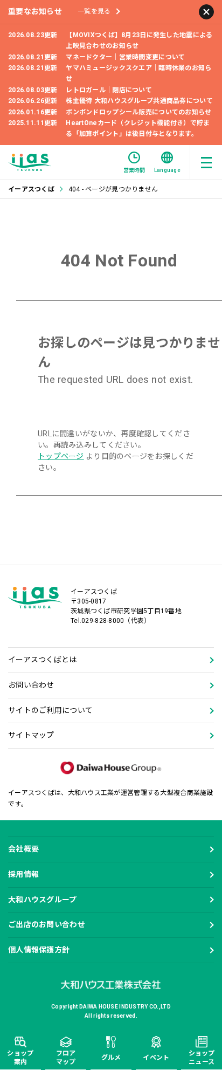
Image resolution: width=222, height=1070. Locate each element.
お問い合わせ (31, 685)
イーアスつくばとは (42, 659)
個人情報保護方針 (39, 949)
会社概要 (23, 849)
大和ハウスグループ (42, 899)
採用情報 (23, 874)
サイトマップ (31, 735)
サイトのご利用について (50, 710)
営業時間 (134, 170)
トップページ (61, 456)
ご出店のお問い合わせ (46, 924)
